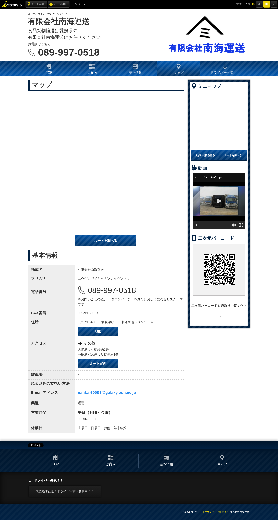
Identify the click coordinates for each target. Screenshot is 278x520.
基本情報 (135, 72)
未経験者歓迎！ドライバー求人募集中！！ (65, 491)
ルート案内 (38, 4)
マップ (179, 72)
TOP (49, 72)
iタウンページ (12, 4)
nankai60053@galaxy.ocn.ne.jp (107, 392)
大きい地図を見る (205, 155)
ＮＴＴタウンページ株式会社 (213, 512)
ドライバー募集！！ (225, 72)
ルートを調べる (105, 240)
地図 (98, 331)
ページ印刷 (60, 4)
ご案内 (92, 72)
